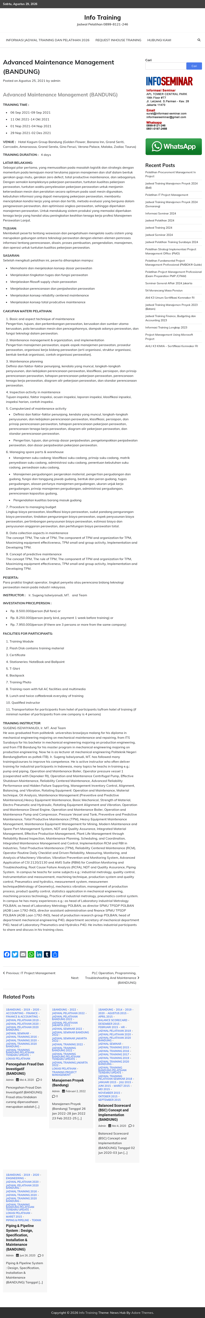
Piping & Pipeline (17, 1220)
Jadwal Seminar (17, 1033)
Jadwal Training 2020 (21, 1040)
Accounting (14, 1013)
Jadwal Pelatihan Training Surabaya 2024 (171, 242)
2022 (73, 1009)
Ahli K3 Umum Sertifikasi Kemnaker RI (170, 297)
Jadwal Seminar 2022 (67, 1029)
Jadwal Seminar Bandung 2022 (70, 1033)
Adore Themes (142, 1313)
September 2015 (109, 1100)
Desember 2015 (109, 1024)
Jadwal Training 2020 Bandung (21, 1045)
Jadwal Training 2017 (113, 1054)
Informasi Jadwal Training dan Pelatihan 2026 (47, 40)
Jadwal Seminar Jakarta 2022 (69, 1039)
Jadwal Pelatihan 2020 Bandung (22, 1028)
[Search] (199, 40)
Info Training (102, 17)
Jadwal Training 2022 (67, 1044)
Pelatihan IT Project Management (166, 194)
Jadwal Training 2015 (113, 1047)
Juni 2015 (104, 1086)
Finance (32, 1013)
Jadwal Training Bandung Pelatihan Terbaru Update (20, 1052)
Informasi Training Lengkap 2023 (166, 327)
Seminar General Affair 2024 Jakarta (168, 283)
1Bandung (13, 1009)
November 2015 (109, 1093)
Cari (148, 60)
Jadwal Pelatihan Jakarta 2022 (65, 1024)
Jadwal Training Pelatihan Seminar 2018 (115, 1077)
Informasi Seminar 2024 (160, 213)
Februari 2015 (108, 1027)
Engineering (15, 1178)
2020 (36, 1009)
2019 (27, 1009)
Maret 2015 (122, 1086)
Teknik (36, 1220)
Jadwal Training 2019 (113, 1058)
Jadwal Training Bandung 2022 (64, 1049)
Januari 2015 (107, 1082)
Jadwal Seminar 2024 (159, 234)
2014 (119, 1009)
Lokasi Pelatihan (18, 1058)
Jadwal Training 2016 (21, 1037)
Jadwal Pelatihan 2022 (68, 1013)
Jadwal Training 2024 (158, 227)
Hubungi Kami (159, 40)
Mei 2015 (104, 1089)
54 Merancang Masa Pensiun (164, 290)
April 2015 (105, 1016)
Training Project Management (64, 1073)
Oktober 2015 (108, 1096)
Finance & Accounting (22, 1016)
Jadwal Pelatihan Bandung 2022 (65, 1017)
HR (123, 1027)
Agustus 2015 (117, 1013)
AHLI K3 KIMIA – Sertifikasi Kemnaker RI (171, 346)
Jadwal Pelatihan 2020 (22, 1024)
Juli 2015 (125, 1082)
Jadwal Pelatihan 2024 (159, 220)
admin (55, 81)
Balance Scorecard (112, 1020)
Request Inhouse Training (118, 40)
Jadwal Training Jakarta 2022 (70, 1063)
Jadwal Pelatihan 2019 (22, 1020)
